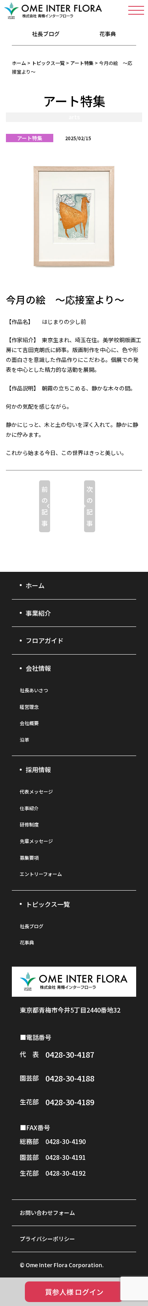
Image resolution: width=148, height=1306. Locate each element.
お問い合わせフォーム (47, 1213)
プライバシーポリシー (47, 1239)
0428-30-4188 (69, 1078)
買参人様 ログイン (74, 1292)
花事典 (107, 34)
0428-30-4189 (69, 1102)
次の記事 (89, 506)
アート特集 (29, 138)
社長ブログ (46, 34)
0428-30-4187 (69, 1054)
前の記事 (44, 506)
